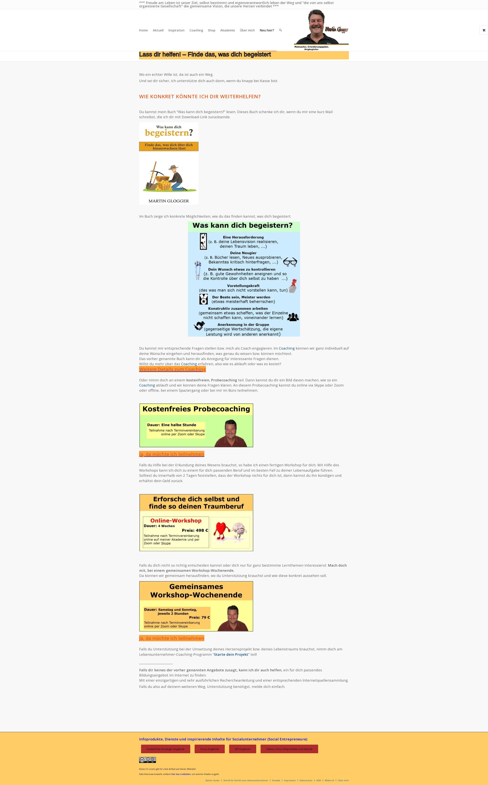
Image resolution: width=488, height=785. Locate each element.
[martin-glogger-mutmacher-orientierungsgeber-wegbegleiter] (321, 30)
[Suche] (280, 30)
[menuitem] (143, 30)
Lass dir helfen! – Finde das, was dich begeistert (205, 54)
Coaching (287, 348)
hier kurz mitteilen (181, 774)
